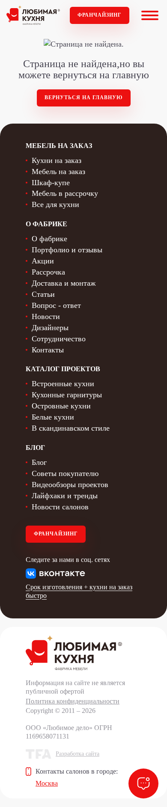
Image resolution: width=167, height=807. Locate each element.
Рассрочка (48, 272)
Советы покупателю (65, 473)
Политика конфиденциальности (72, 701)
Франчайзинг (100, 15)
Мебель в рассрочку (65, 193)
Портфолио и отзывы (67, 249)
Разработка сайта (77, 754)
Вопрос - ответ (56, 305)
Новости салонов (60, 507)
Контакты (48, 350)
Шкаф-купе (51, 182)
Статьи (43, 294)
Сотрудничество (59, 338)
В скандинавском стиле (71, 428)
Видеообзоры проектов (70, 484)
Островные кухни (61, 406)
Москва (47, 783)
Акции (43, 261)
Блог (39, 462)
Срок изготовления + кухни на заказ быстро (79, 591)
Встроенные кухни (63, 383)
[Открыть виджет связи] (143, 783)
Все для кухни (55, 204)
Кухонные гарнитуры (67, 394)
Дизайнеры (50, 327)
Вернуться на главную (84, 98)
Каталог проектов (63, 368)
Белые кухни (53, 417)
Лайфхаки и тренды (65, 495)
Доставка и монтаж (63, 283)
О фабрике (49, 238)
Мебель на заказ (58, 171)
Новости (46, 316)
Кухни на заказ (56, 160)
